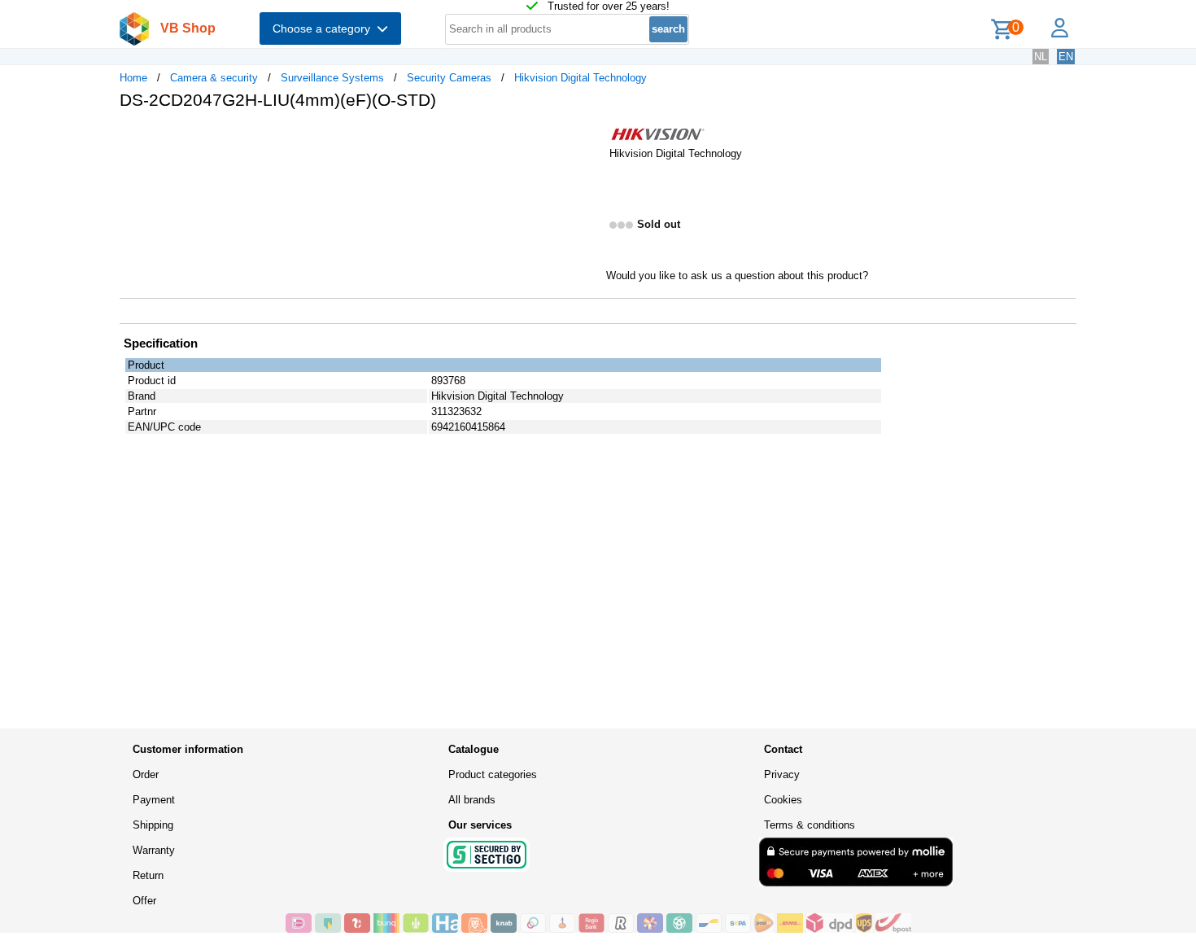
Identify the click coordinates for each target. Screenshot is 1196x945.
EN (1066, 56)
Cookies (783, 800)
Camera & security (214, 78)
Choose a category (325, 28)
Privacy (782, 774)
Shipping (153, 825)
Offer (144, 901)
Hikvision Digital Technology (580, 78)
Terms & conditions (809, 825)
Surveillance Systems (332, 78)
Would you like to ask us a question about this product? (737, 275)
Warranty (154, 850)
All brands (471, 800)
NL (1040, 56)
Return (148, 875)
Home (133, 78)
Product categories (492, 774)
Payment (154, 800)
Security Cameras (449, 78)
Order (146, 774)
